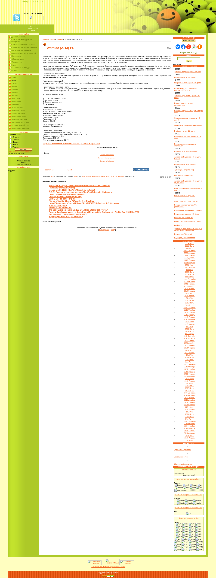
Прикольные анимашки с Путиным (188, 210)
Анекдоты (15, 95)
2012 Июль (189, 360)
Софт (14, 77)
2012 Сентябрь (190, 364)
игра (112, 176)
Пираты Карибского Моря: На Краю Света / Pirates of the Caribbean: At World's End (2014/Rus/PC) (94, 212)
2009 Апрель (190, 267)
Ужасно (15, 147)
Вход (33, 30)
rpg (116, 176)
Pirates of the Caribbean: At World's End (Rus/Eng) (71, 201)
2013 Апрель (190, 381)
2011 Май (189, 326)
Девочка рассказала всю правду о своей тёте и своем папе (188, 229)
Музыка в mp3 (17, 104)
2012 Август (189, 362)
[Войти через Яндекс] (188, 46)
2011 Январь (190, 317)
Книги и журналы (18, 113)
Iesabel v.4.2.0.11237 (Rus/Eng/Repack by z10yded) (72, 190)
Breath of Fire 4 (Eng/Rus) (60, 208)
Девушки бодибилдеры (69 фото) (187, 72)
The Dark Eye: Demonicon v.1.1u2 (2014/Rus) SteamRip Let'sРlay (78, 210)
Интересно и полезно (20, 122)
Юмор (14, 83)
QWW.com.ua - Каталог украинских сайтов (108, 567)
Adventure (95, 176)
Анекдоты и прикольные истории (187, 221)
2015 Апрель (190, 438)
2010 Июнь (189, 300)
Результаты (13, 151)
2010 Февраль (189, 291)
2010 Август (189, 305)
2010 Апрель (190, 296)
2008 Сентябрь (190, 251)
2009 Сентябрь (190, 279)
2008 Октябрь (189, 253)
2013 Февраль (189, 376)
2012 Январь (189, 345)
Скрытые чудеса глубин (188, 518)
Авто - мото (16, 98)
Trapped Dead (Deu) (58, 205)
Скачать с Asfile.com (107, 161)
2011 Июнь (189, 329)
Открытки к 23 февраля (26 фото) (187, 83)
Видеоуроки (16, 101)
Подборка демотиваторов (184, 238)
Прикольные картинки (20, 128)
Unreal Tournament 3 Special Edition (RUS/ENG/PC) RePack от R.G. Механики (84, 203)
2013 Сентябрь (190, 393)
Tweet (69, 170)
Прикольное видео (19, 116)
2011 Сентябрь (189, 336)
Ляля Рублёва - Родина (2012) (186, 201)
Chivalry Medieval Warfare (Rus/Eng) (65, 197)
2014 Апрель (190, 409)
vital (75, 176)
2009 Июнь (189, 272)
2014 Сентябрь (190, 421)
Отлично (15, 137)
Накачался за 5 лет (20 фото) (186, 151)
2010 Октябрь (189, 310)
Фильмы (15, 92)
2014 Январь (189, 402)
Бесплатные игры (181, 457)
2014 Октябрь (189, 424)
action (108, 176)
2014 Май (189, 412)
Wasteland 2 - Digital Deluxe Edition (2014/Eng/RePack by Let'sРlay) (79, 186)
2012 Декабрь (189, 371)
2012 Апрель (190, 353)
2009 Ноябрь (189, 284)
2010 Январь (189, 289)
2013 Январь (189, 374)
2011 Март (189, 322)
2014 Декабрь (189, 428)
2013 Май (189, 383)
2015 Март (189, 435)
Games (88, 176)
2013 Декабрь (189, 400)
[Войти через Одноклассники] (199, 46)
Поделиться (48, 170)
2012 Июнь (189, 357)
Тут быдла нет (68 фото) (184, 170)
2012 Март (189, 350)
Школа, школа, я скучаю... (184, 196)
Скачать (102, 176)
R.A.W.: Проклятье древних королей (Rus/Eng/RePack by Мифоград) (80, 192)
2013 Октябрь (189, 395)
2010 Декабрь (189, 315)
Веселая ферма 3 (189, 469)
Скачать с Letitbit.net (107, 155)
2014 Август (189, 419)
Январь (60, 39)
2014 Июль (189, 417)
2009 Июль (189, 274)
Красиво (15, 89)
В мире (14, 86)
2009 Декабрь (189, 286)
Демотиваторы (17, 107)
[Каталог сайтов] (103, 565)
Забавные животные (20, 119)
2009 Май (189, 270)
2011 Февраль (189, 319)
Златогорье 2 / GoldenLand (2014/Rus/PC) (68, 214)
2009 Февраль (189, 262)
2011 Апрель (189, 324)
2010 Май (189, 298)
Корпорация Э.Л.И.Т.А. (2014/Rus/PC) (66, 216)
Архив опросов (25, 151)
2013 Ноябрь (189, 398)
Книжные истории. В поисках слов (188, 495)
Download (121, 176)
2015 (53, 39)
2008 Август (189, 248)
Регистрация (33, 28)
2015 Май (189, 440)
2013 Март (189, 379)
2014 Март (189, 407)
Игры (14, 80)
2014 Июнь (189, 414)
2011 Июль (189, 331)
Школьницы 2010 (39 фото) (185, 164)
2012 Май (189, 355)
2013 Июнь (189, 386)
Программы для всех (182, 450)
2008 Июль (189, 246)
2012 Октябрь (189, 367)
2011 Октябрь (189, 338)
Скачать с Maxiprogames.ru (107, 158)
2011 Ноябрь (190, 341)
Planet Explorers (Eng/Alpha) (62, 188)
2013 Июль (189, 388)
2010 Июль (189, 303)
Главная (33, 26)
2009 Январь (189, 260)
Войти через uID (188, 40)
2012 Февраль (189, 348)
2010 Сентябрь (190, 308)
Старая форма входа (188, 53)
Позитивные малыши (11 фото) (186, 214)
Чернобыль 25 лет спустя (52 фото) (188, 125)
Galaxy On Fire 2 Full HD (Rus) (62, 199)
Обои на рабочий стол (20, 125)
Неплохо (15, 142)
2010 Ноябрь (189, 312)
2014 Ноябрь (189, 426)
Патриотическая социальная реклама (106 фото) (185, 89)
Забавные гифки (18, 110)
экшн (83, 176)
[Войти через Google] (194, 46)
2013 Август (189, 390)
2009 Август (189, 277)
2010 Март (189, 293)
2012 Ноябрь (189, 369)
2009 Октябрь (189, 281)
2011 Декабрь (189, 343)
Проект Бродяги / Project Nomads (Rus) (67, 194)
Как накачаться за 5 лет (183, 218)
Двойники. (178, 225)
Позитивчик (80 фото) (183, 234)
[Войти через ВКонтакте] (178, 46)
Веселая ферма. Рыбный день (188, 479)
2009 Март (189, 265)
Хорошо (15, 139)
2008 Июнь (189, 244)
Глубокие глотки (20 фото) (184, 131)
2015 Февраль (189, 433)
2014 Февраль (189, 405)
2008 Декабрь (189, 258)
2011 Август (189, 334)
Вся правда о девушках (183, 175)
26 (65, 39)
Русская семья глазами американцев (183, 104)
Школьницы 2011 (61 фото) (185, 77)
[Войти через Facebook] (183, 46)
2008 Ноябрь (189, 255)
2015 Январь (189, 431)
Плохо (15, 144)
